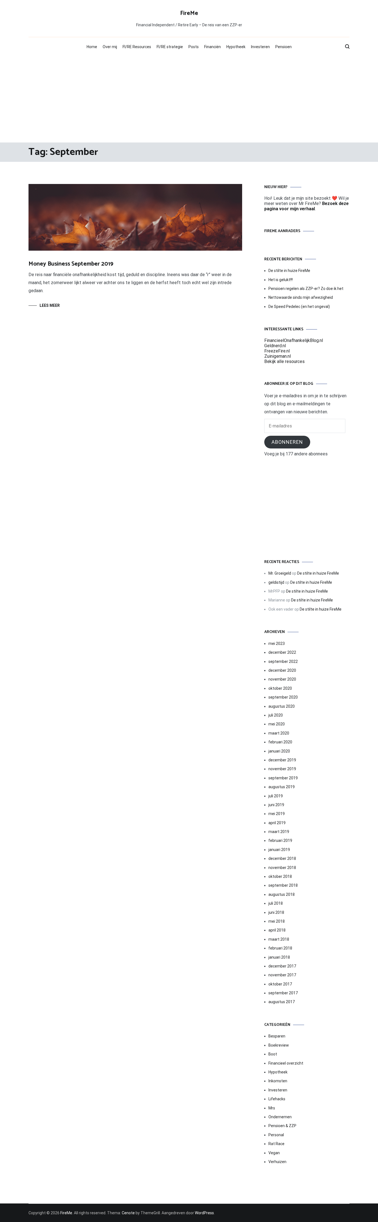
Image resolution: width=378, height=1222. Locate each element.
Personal (276, 1135)
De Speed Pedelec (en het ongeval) (299, 306)
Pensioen (283, 47)
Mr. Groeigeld (279, 573)
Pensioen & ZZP (282, 1126)
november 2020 (282, 679)
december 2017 (282, 966)
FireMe (189, 13)
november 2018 (282, 867)
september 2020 (283, 697)
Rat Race (276, 1143)
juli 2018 (275, 903)
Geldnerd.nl (275, 345)
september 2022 (283, 661)
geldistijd (276, 582)
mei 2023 (276, 643)
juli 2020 (275, 715)
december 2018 (282, 858)
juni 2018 (276, 912)
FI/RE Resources (137, 47)
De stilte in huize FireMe (289, 270)
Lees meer (50, 305)
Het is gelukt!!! (280, 279)
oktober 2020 (280, 688)
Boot (272, 1054)
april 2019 (277, 823)
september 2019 (283, 778)
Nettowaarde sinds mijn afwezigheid (300, 297)
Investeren (260, 47)
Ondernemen (280, 1117)
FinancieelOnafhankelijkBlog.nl (293, 340)
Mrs (271, 1108)
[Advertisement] (189, 98)
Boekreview (278, 1045)
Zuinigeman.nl (277, 356)
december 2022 (282, 652)
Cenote (128, 1213)
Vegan (274, 1153)
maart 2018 (278, 939)
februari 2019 (280, 840)
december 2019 (282, 760)
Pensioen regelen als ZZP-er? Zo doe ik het (305, 288)
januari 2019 (279, 849)
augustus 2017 (281, 1002)
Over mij (110, 47)
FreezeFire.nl (277, 351)
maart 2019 (278, 831)
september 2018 (283, 885)
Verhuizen (277, 1161)
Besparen (276, 1036)
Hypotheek (235, 47)
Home (92, 47)
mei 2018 (276, 921)
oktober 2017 (280, 984)
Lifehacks (276, 1099)
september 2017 (283, 993)
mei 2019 (276, 813)
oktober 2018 (280, 876)
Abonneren (287, 442)
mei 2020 (276, 724)
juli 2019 (275, 796)
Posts (193, 47)
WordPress (204, 1213)
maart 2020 (278, 733)
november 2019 (282, 769)
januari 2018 (279, 957)
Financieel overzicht (285, 1063)
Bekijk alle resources (284, 361)
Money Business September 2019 (71, 264)
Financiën (212, 47)
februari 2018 (280, 948)
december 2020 (282, 670)
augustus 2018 (281, 894)
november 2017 (282, 975)
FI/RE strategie (170, 47)
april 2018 (277, 930)
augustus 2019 (281, 787)
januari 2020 (279, 751)
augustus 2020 (281, 706)
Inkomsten (277, 1081)
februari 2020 (280, 742)
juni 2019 (276, 805)
